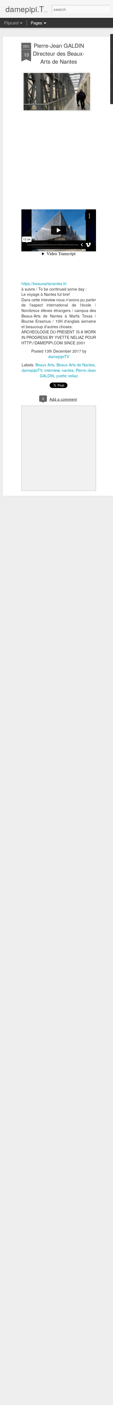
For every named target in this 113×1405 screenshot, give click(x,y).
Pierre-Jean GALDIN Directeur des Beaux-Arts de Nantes (58, 53)
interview (52, 370)
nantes (68, 370)
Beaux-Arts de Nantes (75, 364)
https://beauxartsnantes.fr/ (44, 283)
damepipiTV (58, 356)
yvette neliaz (67, 375)
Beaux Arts (44, 364)
